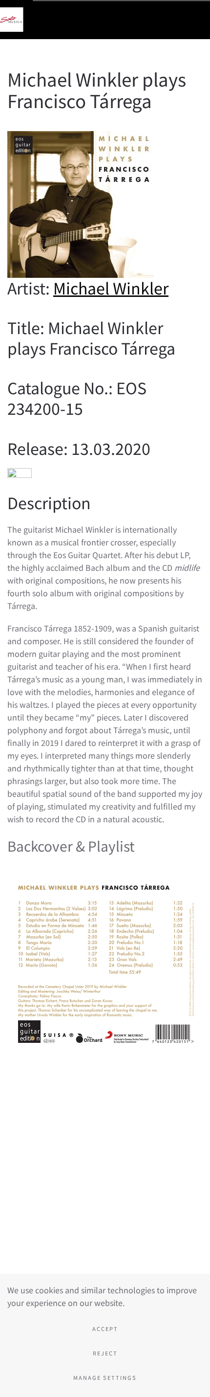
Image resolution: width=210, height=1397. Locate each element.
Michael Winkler (110, 287)
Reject (105, 1353)
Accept (105, 1328)
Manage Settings (105, 1377)
